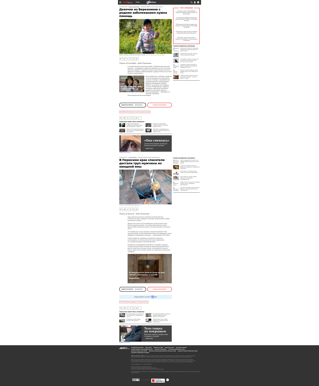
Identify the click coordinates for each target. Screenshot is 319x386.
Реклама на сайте (158, 347)
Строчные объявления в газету (176, 349)
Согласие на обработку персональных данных (141, 366)
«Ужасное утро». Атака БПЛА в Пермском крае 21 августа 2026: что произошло (186, 12)
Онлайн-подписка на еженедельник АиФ (142, 349)
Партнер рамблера (145, 379)
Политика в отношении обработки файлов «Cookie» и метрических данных (147, 369)
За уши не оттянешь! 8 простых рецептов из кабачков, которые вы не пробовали (190, 167)
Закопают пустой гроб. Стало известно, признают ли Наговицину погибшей (186, 39)
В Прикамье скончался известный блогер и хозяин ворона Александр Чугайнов (186, 26)
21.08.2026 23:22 (123, 157)
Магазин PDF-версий (181, 347)
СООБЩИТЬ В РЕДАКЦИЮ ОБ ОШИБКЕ (140, 352)
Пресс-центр (148, 347)
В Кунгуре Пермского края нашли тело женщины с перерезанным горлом (135, 315)
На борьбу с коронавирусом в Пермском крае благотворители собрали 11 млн (161, 130)
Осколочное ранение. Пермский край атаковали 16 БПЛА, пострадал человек (186, 19)
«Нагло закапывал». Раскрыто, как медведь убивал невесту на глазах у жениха (189, 161)
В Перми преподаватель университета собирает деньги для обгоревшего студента (134, 125)
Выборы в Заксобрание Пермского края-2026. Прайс (162, 351)
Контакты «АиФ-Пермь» (161, 349)
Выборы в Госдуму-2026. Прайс (139, 351)
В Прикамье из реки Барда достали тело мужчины (133, 320)
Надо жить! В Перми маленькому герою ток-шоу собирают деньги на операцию (135, 130)
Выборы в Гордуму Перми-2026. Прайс (187, 351)
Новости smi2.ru (124, 152)
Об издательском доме (137, 347)
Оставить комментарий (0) (159, 105)
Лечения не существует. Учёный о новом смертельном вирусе (189, 54)
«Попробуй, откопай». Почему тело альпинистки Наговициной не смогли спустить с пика (189, 60)
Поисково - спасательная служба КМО (129, 205)
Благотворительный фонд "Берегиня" (155, 54)
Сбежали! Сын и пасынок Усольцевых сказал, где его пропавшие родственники (190, 183)
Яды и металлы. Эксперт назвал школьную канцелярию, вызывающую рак (188, 178)
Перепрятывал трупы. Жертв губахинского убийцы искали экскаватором (160, 320)
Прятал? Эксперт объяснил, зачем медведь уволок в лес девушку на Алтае (189, 71)
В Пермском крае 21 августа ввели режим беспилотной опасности (186, 32)
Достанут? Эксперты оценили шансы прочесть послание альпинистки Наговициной (190, 189)
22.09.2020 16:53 (123, 6)
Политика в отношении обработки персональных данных (143, 367)
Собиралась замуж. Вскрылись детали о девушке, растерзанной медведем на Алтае (188, 66)
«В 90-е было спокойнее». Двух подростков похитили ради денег (189, 171)
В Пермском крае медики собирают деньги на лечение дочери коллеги (160, 125)
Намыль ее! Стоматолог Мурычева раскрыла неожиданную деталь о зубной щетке (189, 49)
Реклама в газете (169, 347)
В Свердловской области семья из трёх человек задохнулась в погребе (147, 274)
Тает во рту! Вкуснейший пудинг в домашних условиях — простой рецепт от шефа (189, 77)
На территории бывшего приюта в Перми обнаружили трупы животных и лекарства (161, 315)
